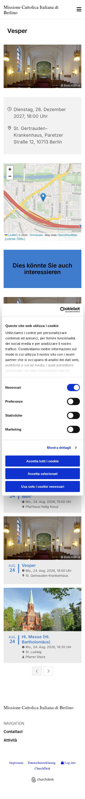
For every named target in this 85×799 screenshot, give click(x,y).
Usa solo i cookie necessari (42, 486)
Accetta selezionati (43, 474)
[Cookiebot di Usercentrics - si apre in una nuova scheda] (60, 310)
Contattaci (13, 731)
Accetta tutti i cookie (42, 461)
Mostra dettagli (59, 447)
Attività (10, 740)
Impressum (16, 762)
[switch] (73, 401)
